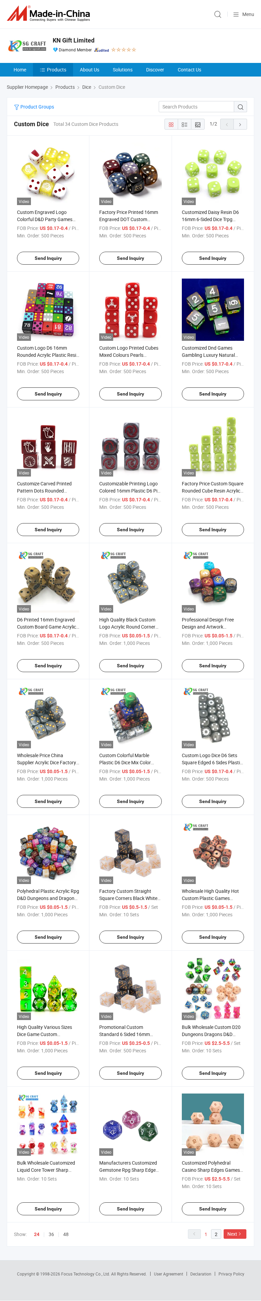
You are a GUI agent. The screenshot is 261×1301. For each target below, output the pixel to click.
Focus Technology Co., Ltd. (86, 1274)
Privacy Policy (231, 1274)
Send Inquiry (48, 258)
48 (66, 1234)
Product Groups (36, 106)
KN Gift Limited (73, 40)
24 (36, 1234)
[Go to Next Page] (240, 124)
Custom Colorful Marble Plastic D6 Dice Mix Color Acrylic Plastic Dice (125, 762)
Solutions (123, 69)
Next (232, 1234)
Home (20, 69)
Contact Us (189, 69)
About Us (89, 69)
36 (51, 1234)
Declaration (200, 1274)
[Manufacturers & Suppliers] (49, 13)
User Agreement (168, 1274)
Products (56, 69)
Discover (155, 69)
